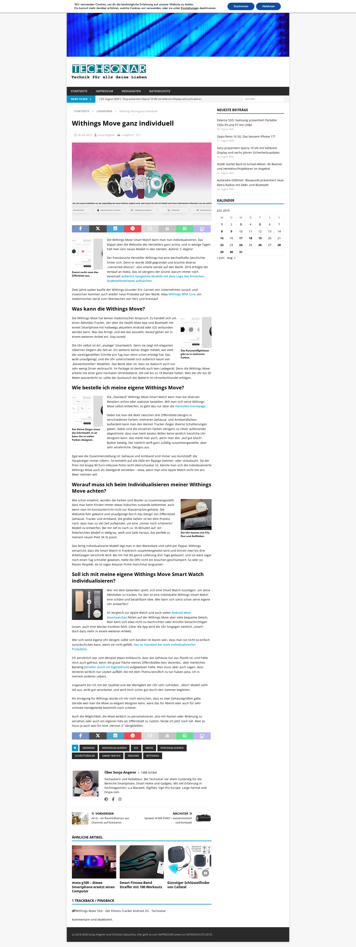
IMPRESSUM (165, 934)
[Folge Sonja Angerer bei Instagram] (118, 799)
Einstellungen (190, 8)
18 (250, 238)
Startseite (79, 91)
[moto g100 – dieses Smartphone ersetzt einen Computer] (94, 862)
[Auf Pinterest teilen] (132, 229)
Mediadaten (131, 91)
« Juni (221, 258)
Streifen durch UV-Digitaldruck (106, 667)
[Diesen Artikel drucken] (167, 229)
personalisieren (172, 748)
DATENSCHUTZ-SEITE (199, 934)
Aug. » (231, 258)
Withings (152, 755)
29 (222, 252)
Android (89, 748)
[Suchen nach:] (263, 99)
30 (231, 252)
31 (240, 252)
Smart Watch (111, 755)
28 (279, 245)
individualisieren (114, 748)
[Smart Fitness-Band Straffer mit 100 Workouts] (142, 862)
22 (222, 245)
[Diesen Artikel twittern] (98, 229)
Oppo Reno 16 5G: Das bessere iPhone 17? (246, 136)
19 (260, 238)
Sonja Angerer (106, 135)
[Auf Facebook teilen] (80, 229)
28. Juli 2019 (85, 135)
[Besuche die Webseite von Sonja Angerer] (106, 799)
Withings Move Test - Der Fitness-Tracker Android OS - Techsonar (121, 911)
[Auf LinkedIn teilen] (115, 229)
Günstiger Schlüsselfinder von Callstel (188, 884)
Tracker (133, 755)
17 (240, 238)
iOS (136, 748)
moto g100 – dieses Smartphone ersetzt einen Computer (93, 887)
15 (222, 238)
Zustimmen (241, 6)
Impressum (104, 91)
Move (149, 748)
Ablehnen (268, 6)
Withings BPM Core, (182, 294)
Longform (128, 135)
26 (260, 245)
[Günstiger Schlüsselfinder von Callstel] (189, 862)
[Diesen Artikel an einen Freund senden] (150, 229)
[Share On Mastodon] (202, 229)
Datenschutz (159, 91)
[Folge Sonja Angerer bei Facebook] (111, 799)
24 (240, 245)
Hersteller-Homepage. (191, 406)
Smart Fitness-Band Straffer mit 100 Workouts (141, 884)
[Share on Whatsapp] (184, 229)
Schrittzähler (85, 755)
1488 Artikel (149, 772)
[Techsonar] (178, 54)
